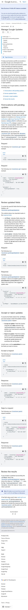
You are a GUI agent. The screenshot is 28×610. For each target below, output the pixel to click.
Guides (25, 23)
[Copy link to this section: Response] (9, 272)
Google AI (3, 594)
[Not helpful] (13, 26)
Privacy (7, 602)
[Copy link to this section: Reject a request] (14, 408)
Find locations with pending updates (14, 90)
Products (8, 23)
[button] (14, 57)
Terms (2, 602)
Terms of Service (5, 538)
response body (7, 215)
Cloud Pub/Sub (15, 119)
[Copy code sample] (25, 156)
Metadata (22, 133)
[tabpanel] (14, 158)
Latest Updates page (20, 19)
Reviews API (6, 17)
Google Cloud (4, 569)
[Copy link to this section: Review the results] (18, 472)
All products (4, 596)
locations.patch (7, 320)
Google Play (4, 571)
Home (2, 23)
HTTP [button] (4, 153)
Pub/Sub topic (5, 123)
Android (3, 556)
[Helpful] (11, 26)
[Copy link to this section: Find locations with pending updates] (9, 108)
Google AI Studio (5, 564)
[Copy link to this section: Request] (8, 144)
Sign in (24, 1)
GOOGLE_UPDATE (11, 121)
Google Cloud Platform (6, 591)
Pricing (3, 543)
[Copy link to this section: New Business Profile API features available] (4, 10)
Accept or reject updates (11, 96)
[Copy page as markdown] (8, 32)
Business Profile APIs (14, 2)
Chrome (3, 559)
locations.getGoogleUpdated (10, 210)
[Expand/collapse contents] (10, 37)
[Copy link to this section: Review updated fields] (21, 203)
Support (3, 550)
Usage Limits (4, 540)
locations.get (6, 133)
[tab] (4, 153)
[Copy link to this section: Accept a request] (15, 351)
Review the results (9, 99)
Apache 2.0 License (5, 524)
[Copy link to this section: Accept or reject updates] (24, 313)
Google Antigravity (5, 566)
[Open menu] (2, 2)
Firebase (3, 561)
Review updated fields (10, 93)
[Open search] (20, 2)
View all (3, 574)
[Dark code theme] (23, 156)
